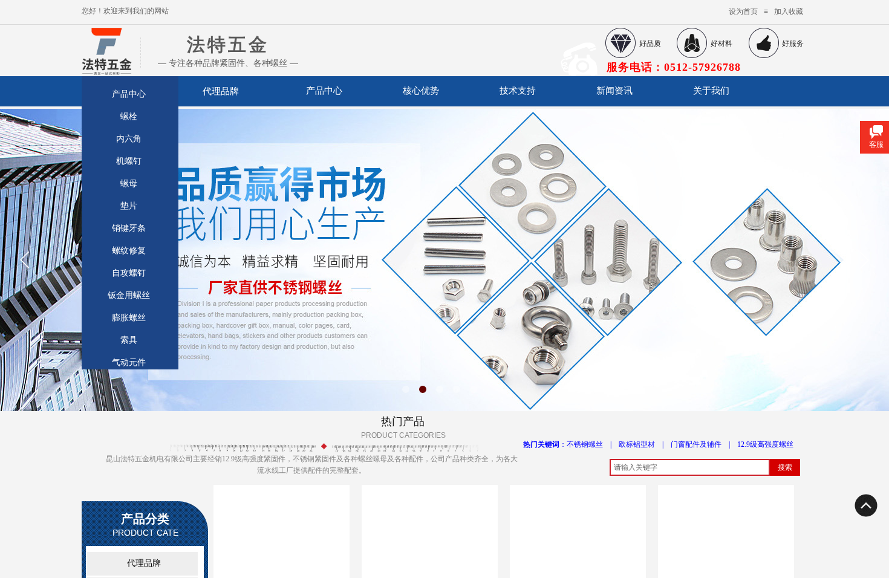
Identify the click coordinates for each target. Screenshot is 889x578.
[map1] (104, 47)
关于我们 (711, 90)
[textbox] (690, 467)
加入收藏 (788, 11)
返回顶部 (865, 505)
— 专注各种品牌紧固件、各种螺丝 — (228, 63)
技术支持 (518, 90)
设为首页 (743, 11)
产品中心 (324, 90)
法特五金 (228, 44)
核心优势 (421, 90)
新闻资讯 (614, 90)
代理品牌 (221, 91)
